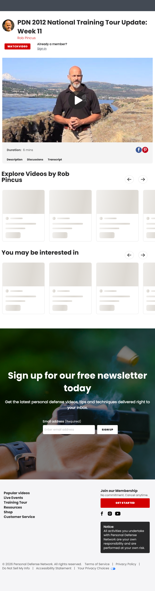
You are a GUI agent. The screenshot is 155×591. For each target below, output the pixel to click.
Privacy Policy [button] (126, 564)
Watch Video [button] (17, 46)
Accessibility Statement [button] (53, 568)
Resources (13, 507)
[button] (52, 46)
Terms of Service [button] (97, 564)
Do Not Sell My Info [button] (16, 568)
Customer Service (19, 517)
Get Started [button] (125, 503)
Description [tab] (14, 159)
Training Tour (15, 502)
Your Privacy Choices (93, 568)
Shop (8, 512)
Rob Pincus (26, 38)
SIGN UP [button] (107, 429)
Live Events (13, 497)
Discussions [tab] (35, 159)
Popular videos (17, 493)
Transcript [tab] (55, 159)
